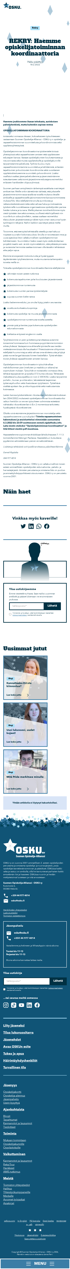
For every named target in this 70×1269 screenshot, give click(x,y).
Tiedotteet (9, 1127)
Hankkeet (8, 1168)
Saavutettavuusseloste (35, 1239)
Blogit (6, 1116)
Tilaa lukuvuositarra (18, 1032)
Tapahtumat (10, 1120)
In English (22, 1221)
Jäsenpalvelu (11, 1099)
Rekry (35, 28)
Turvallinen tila (14, 1067)
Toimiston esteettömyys (14, 916)
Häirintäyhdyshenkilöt (20, 1060)
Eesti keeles (48, 1221)
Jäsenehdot (12, 1039)
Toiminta (9, 1133)
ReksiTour (9, 1164)
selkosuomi (9, 1221)
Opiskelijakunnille (13, 1144)
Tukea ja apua (13, 1053)
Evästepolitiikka (48, 1235)
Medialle (8, 1196)
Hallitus (7, 1189)
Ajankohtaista (13, 1109)
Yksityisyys (19, 1235)
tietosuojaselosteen (20, 615)
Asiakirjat (8, 1203)
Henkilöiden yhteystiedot (15, 910)
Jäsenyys (10, 1085)
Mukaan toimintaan (14, 1140)
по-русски (61, 1221)
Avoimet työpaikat (14, 1199)
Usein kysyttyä (11, 1103)
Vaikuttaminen (14, 1154)
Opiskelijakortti (12, 1092)
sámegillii (39, 1225)
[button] (35, 1264)
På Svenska (35, 1221)
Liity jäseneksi (14, 1025)
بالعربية (29, 1225)
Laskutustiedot (10, 913)
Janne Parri (48, 1254)
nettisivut (28, 1254)
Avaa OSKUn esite (17, 1046)
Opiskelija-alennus (14, 1096)
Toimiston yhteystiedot (16, 1185)
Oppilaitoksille (12, 1148)
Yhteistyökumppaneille (16, 1192)
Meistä (8, 1178)
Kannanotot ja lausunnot (17, 1123)
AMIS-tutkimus (11, 1172)
